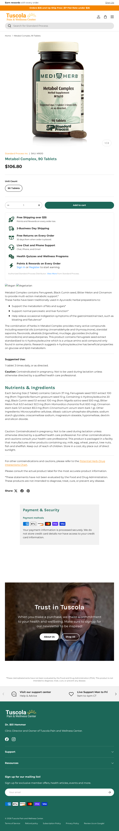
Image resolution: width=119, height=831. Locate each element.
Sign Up (109, 2)
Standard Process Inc (16, 153)
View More (52, 273)
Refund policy (31, 823)
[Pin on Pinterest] (28, 491)
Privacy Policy (72, 823)
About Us (49, 636)
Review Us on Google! (94, 823)
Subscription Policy (52, 823)
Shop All (70, 636)
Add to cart (79, 205)
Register (34, 267)
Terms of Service (12, 823)
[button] (105, 16)
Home (8, 36)
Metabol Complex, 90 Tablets (27, 36)
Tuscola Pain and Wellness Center (27, 818)
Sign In (21, 267)
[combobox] (59, 26)
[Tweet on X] (16, 491)
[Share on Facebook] (22, 491)
